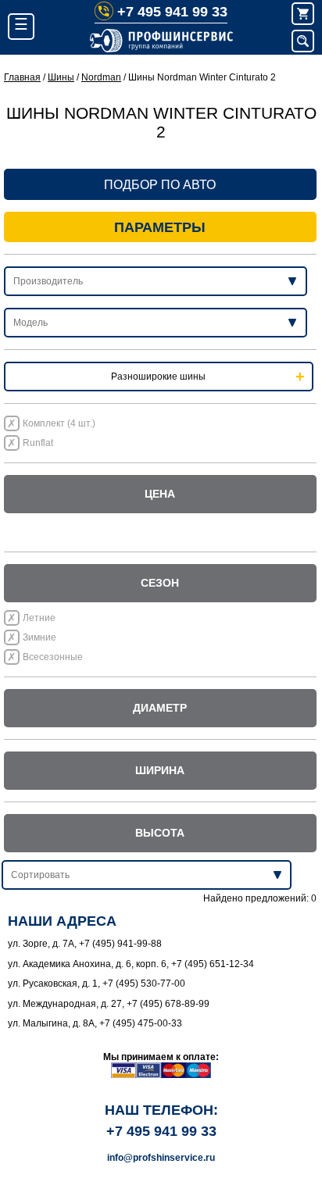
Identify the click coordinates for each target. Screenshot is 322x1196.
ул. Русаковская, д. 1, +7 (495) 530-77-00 (96, 983)
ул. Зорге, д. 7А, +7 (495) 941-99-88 (85, 943)
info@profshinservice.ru (161, 1157)
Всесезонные (53, 657)
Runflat (38, 442)
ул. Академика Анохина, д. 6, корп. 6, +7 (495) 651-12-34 (131, 964)
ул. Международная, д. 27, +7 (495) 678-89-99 (108, 1003)
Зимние (39, 637)
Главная (22, 77)
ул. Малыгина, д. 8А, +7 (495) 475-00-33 (95, 1023)
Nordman (101, 77)
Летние (39, 617)
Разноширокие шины (158, 376)
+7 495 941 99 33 (172, 12)
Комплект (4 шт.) (59, 423)
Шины (61, 77)
